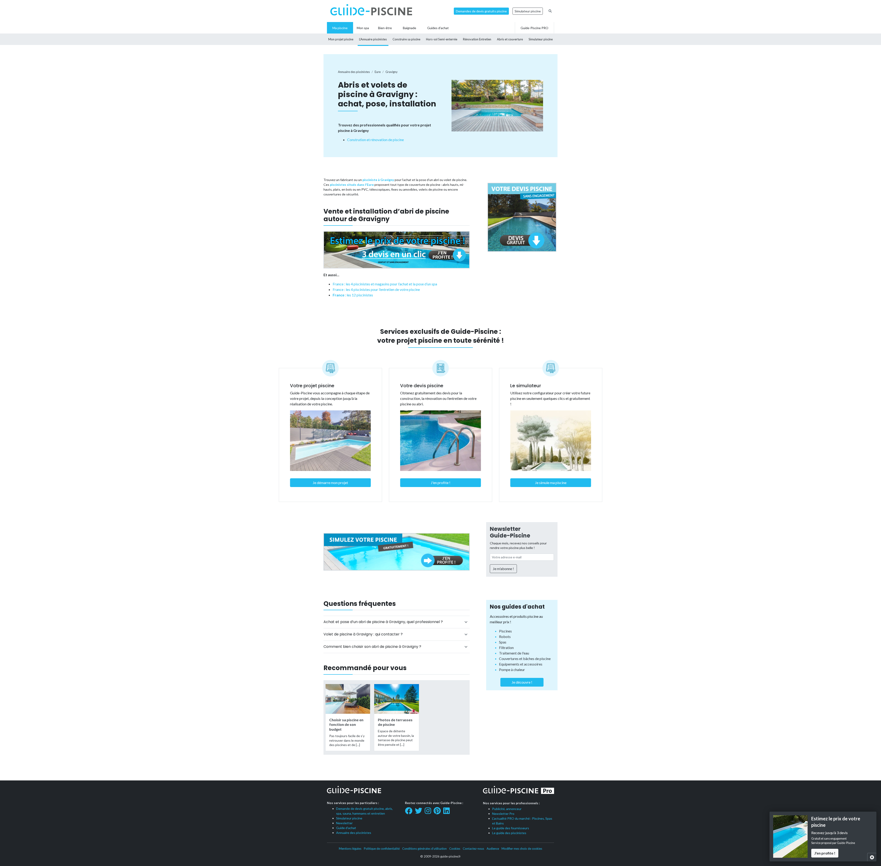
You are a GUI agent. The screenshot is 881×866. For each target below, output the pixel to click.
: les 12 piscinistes (353, 295)
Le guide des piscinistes (509, 833)
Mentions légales (350, 848)
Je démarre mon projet (330, 482)
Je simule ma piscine (550, 482)
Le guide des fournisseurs (510, 828)
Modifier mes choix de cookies (522, 848)
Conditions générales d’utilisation (424, 848)
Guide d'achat (346, 828)
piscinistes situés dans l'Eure (352, 185)
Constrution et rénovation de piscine (375, 139)
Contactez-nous (473, 848)
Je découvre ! (522, 682)
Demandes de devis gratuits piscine (481, 11)
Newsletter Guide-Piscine (510, 532)
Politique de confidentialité (382, 848)
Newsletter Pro (503, 814)
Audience (493, 848)
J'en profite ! (440, 482)
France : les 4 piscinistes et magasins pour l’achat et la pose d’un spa (385, 284)
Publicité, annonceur (506, 809)
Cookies (454, 848)
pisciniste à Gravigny (378, 180)
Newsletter (344, 823)
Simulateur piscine (528, 11)
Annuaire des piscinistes (353, 833)
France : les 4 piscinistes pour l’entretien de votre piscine (376, 289)
